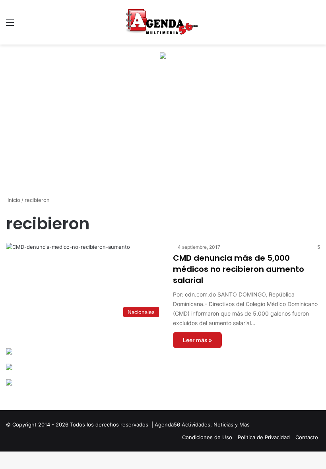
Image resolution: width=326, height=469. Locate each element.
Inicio (13, 200)
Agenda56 (167, 424)
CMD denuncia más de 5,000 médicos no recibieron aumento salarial (238, 269)
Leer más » (197, 340)
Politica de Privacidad (264, 437)
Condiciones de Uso (207, 437)
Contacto (306, 437)
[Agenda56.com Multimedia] (163, 22)
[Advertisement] (163, 134)
